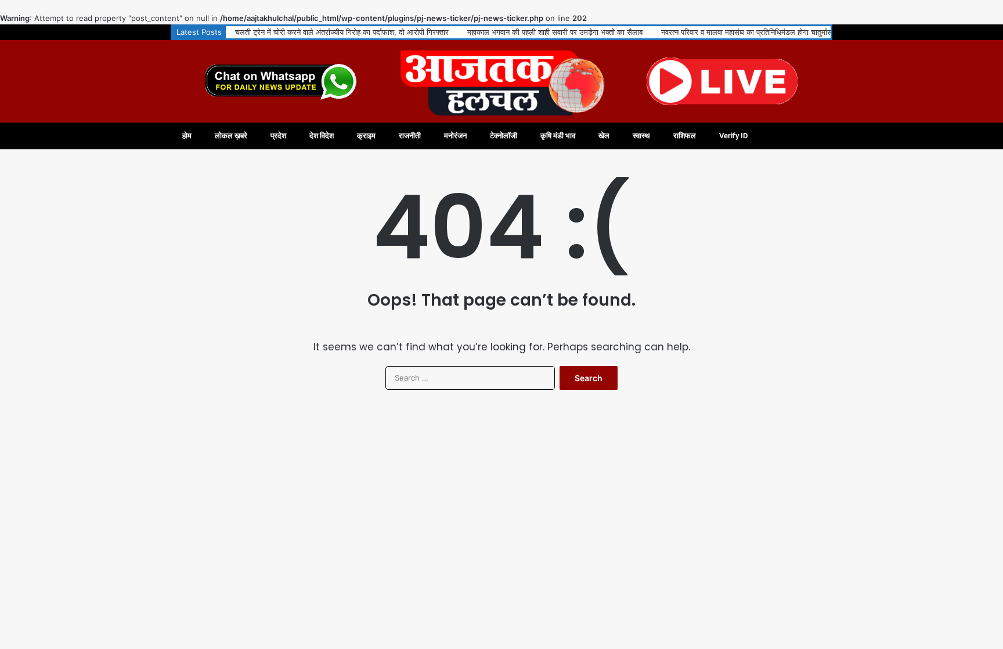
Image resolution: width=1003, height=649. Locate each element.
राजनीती (410, 135)
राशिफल (684, 135)
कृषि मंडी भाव (557, 135)
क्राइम (366, 135)
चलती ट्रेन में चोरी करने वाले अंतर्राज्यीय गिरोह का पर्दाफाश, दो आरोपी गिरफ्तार (342, 32)
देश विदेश (321, 135)
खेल (603, 135)
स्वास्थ (641, 135)
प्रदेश (278, 135)
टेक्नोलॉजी (503, 135)
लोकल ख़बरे (231, 135)
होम (187, 135)
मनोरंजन (455, 135)
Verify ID (733, 135)
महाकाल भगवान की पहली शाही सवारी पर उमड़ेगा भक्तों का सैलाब (555, 32)
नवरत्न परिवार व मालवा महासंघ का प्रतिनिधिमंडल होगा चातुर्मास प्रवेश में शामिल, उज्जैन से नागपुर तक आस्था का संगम (821, 32)
